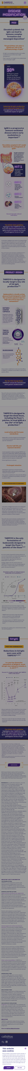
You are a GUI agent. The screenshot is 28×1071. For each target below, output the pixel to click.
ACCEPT (9, 1067)
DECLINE (20, 1067)
